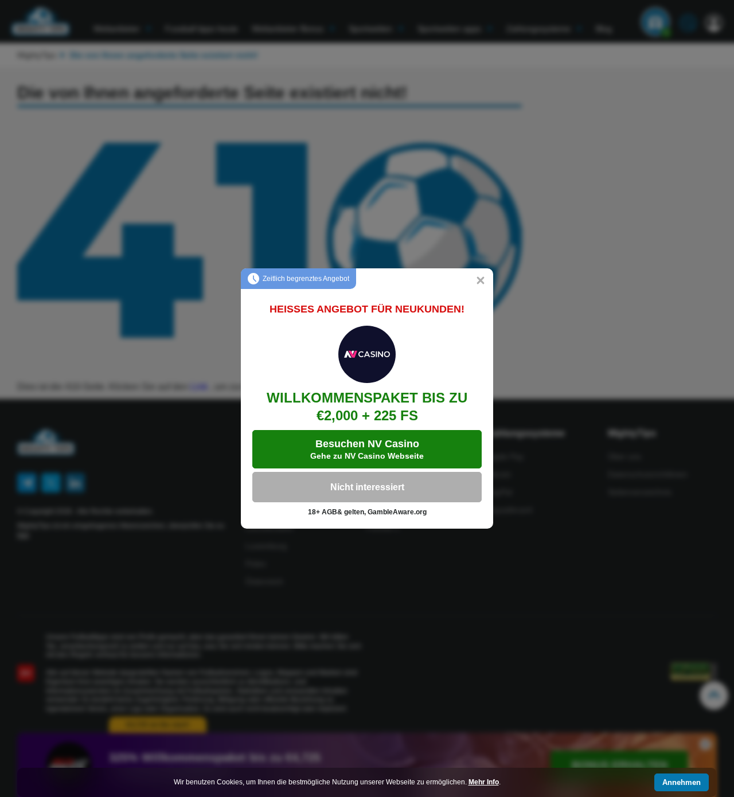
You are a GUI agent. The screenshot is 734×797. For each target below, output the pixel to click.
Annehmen (681, 782)
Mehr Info (483, 782)
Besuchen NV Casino (367, 449)
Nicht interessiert (367, 487)
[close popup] (480, 281)
